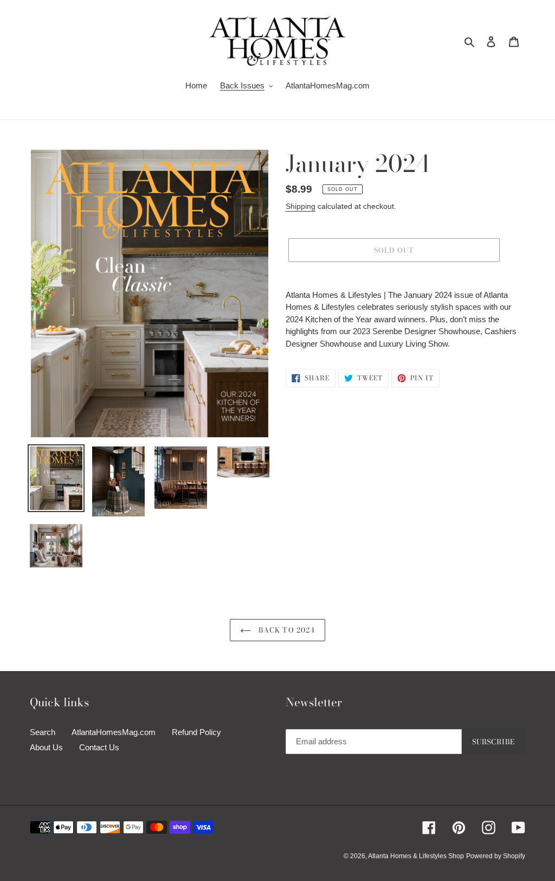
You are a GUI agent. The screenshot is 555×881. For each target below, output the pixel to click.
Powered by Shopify (495, 856)
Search (42, 732)
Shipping (300, 206)
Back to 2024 (285, 629)
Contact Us (99, 747)
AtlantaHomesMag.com (114, 732)
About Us (46, 747)
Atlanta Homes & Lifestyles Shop (416, 856)
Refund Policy (196, 732)
